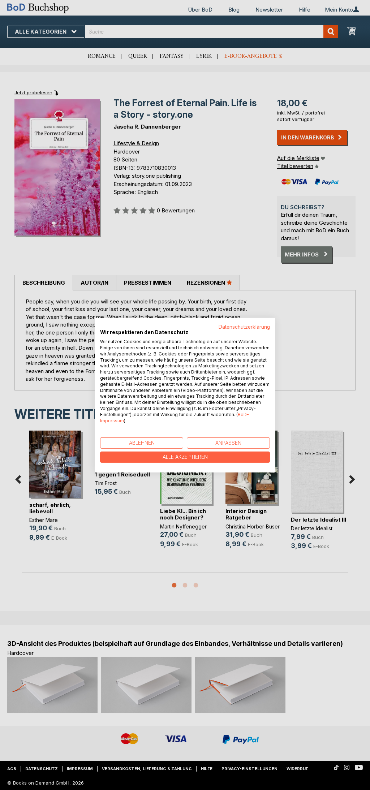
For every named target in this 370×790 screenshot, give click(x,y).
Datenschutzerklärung (244, 326)
